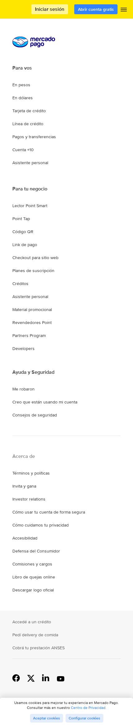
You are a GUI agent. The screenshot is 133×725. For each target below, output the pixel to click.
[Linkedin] (45, 678)
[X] (31, 678)
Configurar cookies (84, 718)
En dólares (22, 98)
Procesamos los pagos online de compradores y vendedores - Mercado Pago (14, 9)
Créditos (20, 283)
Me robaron (23, 389)
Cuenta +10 (23, 150)
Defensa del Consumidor (36, 551)
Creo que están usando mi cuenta (44, 402)
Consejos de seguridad (34, 415)
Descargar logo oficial (33, 590)
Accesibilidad (24, 538)
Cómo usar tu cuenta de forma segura (48, 512)
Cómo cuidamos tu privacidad (40, 525)
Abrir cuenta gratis (96, 9)
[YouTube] (60, 678)
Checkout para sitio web (35, 257)
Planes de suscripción (33, 270)
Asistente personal (30, 163)
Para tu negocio (29, 189)
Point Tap (21, 218)
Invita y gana (24, 486)
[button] (124, 11)
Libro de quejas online (33, 577)
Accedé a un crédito (31, 622)
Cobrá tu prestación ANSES (38, 648)
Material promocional (32, 309)
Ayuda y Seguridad (33, 372)
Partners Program (29, 335)
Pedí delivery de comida (35, 635)
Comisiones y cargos (32, 564)
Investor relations (28, 499)
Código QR (22, 231)
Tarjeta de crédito (29, 111)
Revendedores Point (32, 322)
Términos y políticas (31, 473)
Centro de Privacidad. (88, 707)
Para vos (22, 68)
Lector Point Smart (29, 206)
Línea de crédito (27, 124)
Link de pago (24, 244)
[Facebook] (16, 678)
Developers (23, 348)
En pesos (21, 85)
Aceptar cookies (46, 718)
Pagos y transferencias (34, 137)
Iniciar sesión (49, 9)
